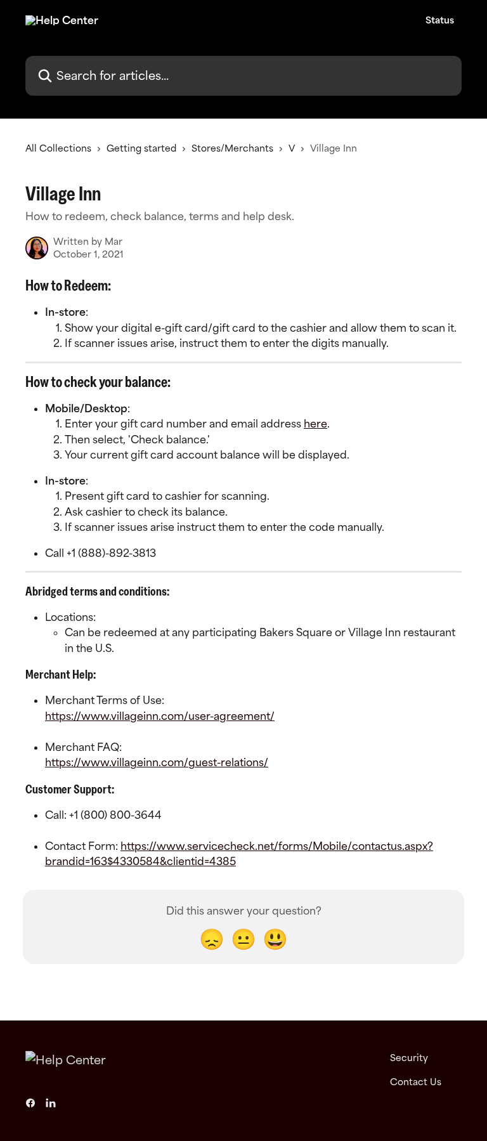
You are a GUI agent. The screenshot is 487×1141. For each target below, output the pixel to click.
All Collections (58, 148)
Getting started (141, 148)
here (315, 423)
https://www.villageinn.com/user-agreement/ (160, 716)
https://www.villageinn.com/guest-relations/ (156, 762)
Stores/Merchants (232, 148)
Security (409, 1057)
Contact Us (415, 1081)
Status (439, 20)
